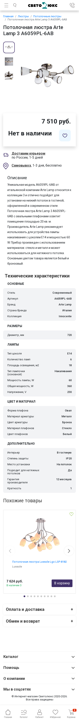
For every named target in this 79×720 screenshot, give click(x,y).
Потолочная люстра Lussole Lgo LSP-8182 (39, 561)
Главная (8, 16)
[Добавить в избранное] (65, 135)
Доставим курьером (28, 153)
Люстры (23, 16)
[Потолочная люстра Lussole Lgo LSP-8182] (39, 535)
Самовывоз (21, 165)
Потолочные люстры (47, 16)
